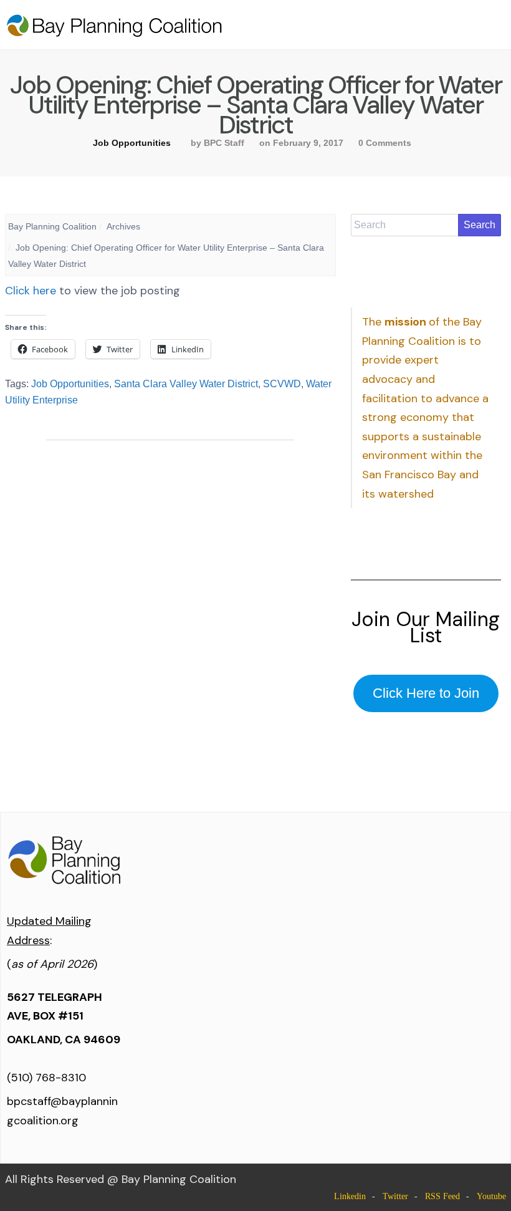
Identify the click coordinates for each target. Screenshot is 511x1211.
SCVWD (282, 384)
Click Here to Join (426, 693)
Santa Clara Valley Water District (186, 384)
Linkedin (350, 1196)
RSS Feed (442, 1196)
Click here (30, 290)
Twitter (395, 1196)
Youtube (491, 1196)
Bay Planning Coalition (52, 226)
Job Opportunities (132, 143)
